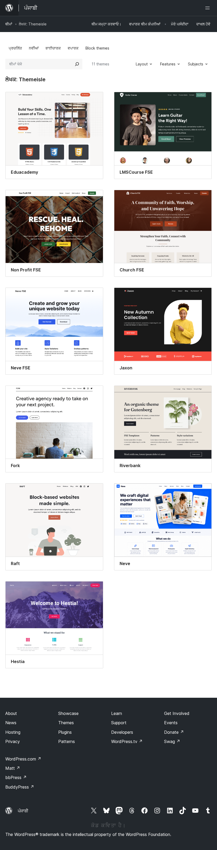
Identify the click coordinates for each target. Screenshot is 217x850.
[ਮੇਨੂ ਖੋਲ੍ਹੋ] (208, 8)
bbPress (16, 777)
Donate (174, 732)
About (11, 713)
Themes (66, 722)
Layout (142, 64)
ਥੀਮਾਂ (8, 24)
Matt (12, 768)
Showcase (68, 713)
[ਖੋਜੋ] (77, 64)
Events (171, 722)
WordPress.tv (127, 741)
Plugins (65, 732)
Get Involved (176, 713)
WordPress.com (23, 759)
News (10, 722)
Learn (116, 713)
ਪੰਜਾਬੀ (23, 810)
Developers (122, 732)
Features (167, 64)
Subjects (195, 64)
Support (118, 722)
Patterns (66, 741)
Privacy (12, 741)
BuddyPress (19, 787)
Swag (172, 741)
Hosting (12, 732)
